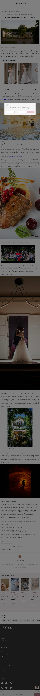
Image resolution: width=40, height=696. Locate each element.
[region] (20, 109)
